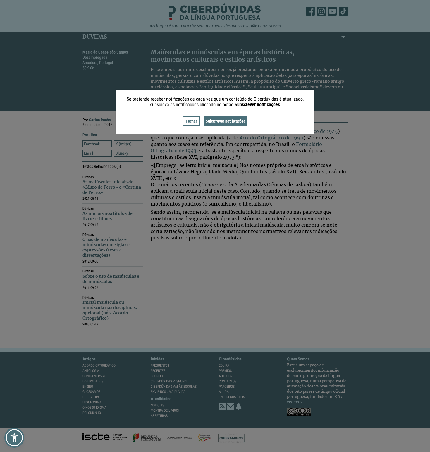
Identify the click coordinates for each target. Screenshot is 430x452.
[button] (14, 437)
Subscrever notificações (225, 121)
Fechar (191, 121)
